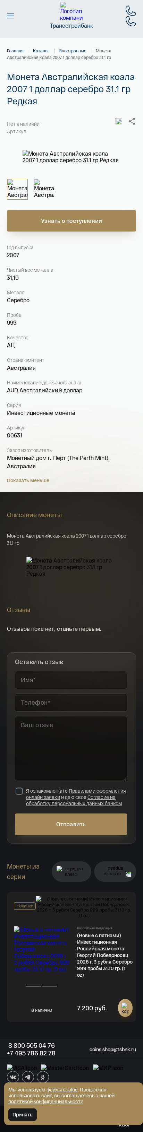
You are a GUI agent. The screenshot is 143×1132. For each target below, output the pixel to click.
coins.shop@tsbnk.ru (113, 1049)
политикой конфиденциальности (45, 1101)
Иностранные (72, 50)
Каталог (41, 50)
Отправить (71, 824)
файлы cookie (62, 1089)
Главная (15, 50)
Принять (22, 1114)
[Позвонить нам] (131, 11)
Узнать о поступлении (71, 220)
